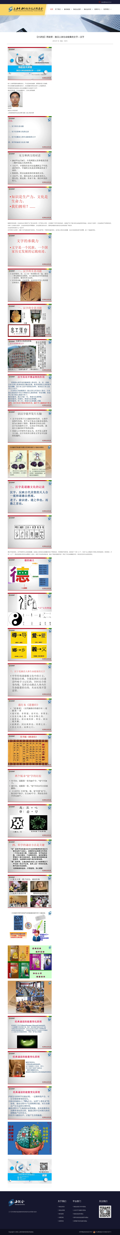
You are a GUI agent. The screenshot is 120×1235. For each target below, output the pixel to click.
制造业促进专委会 (78, 1214)
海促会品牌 (77, 9)
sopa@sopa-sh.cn (106, 2)
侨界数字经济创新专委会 (80, 1221)
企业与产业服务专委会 (80, 1210)
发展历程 (61, 1217)
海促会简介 (62, 1206)
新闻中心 (97, 9)
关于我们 (58, 9)
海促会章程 (62, 1210)
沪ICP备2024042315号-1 (86, 1232)
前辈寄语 (61, 1221)
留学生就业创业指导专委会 (81, 1217)
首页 (51, 9)
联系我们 (107, 9)
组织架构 (61, 1214)
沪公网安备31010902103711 (103, 1232)
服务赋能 (67, 9)
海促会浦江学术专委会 (80, 1206)
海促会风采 (87, 9)
